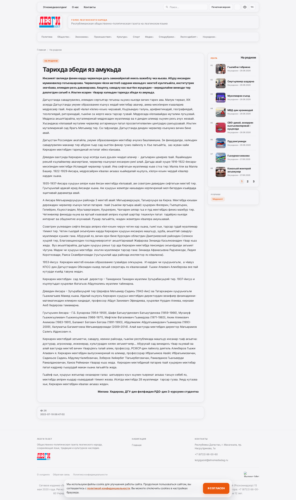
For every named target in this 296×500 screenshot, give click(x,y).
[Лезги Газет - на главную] (49, 22)
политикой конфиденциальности (108, 488)
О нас (75, 7)
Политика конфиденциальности (90, 474)
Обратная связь (61, 474)
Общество (63, 36)
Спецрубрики (167, 36)
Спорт (136, 36)
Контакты (90, 7)
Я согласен (216, 488)
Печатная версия (221, 7)
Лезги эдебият (189, 36)
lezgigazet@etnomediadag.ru (211, 460)
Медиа (149, 36)
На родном (209, 36)
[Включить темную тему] (237, 7)
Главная (41, 49)
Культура (122, 36)
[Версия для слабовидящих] (245, 7)
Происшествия (103, 36)
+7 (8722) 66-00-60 (206, 454)
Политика (46, 36)
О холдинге (43, 474)
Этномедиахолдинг (55, 7)
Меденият (218, 199)
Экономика (82, 36)
